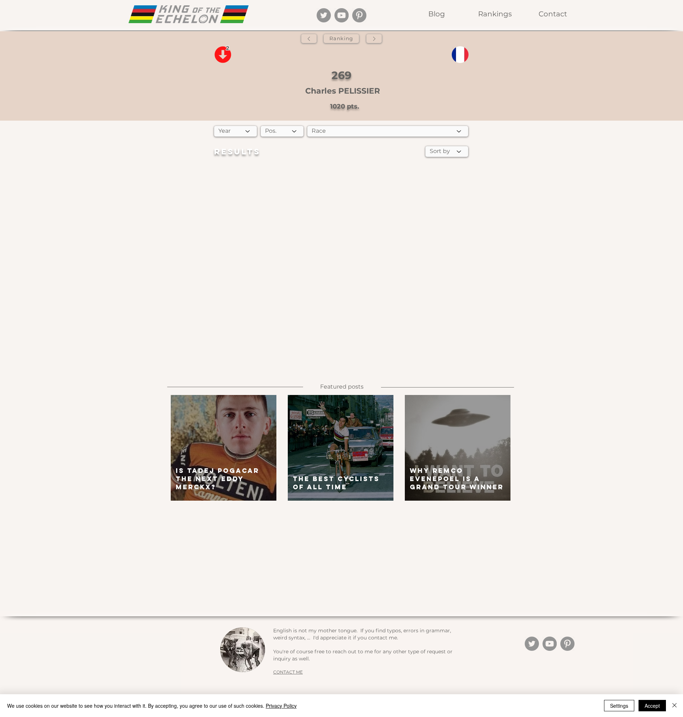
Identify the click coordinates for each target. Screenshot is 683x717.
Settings (619, 705)
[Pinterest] (359, 15)
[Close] (674, 705)
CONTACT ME (288, 672)
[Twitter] (324, 15)
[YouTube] (341, 15)
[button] (495, 14)
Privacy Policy (281, 705)
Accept (652, 705)
